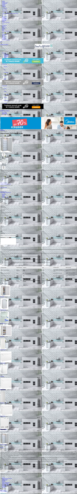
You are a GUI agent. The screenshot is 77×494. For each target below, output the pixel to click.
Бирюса (3, 29)
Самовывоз (4, 6)
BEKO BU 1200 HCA (3, 429)
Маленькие (4, 26)
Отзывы (11, 13)
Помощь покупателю (5, 483)
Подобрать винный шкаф (6, 39)
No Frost (3, 17)
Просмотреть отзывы (3, 187)
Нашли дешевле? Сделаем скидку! (5, 192)
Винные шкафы (4, 11)
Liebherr (3, 35)
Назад (3, 14)
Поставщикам (4, 486)
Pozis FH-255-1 (2, 323)
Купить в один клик (3, 191)
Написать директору (3, 493)
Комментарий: (2, 237)
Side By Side (4, 20)
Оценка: (1, 245)
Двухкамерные (4, 18)
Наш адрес (3, 4)
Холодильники (4, 8)
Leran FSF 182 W (2, 349)
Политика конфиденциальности (7, 484)
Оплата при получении (3, 182)
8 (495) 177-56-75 (4, 44)
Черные (3, 21)
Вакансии (3, 487)
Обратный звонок (3, 49)
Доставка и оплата (5, 2)
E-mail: (1, 235)
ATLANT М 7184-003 (3, 402)
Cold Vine (5, 103)
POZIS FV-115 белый (3, 444)
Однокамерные (6, 55)
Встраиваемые (4, 19)
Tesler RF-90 (2, 376)
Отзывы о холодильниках (6, 482)
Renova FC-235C (2, 389)
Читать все (2, 447)
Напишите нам (4, 3)
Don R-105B (2, 336)
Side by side (5, 56)
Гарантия (3, 13)
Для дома (3, 37)
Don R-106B (2, 296)
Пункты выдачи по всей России (7, 478)
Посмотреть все (4, 16)
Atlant (3, 30)
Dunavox (5, 88)
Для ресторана (4, 36)
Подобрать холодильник (6, 22)
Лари (4, 69)
